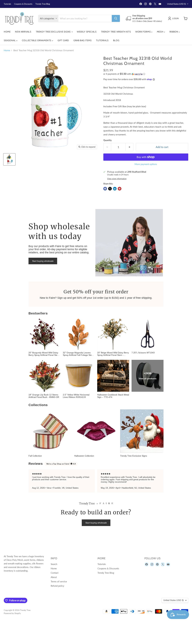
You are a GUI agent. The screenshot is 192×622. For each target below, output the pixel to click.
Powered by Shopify (12, 613)
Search (54, 564)
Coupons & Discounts (23, 4)
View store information (116, 179)
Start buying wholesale (43, 261)
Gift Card (63, 40)
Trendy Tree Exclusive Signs (53, 31)
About (54, 577)
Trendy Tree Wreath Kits (116, 31)
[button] (145, 73)
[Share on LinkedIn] (115, 188)
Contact (54, 572)
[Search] (116, 18)
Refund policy (57, 585)
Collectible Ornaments (37, 40)
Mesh (160, 31)
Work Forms (143, 31)
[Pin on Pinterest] (119, 188)
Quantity (107, 140)
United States (176, 4)
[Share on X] (110, 188)
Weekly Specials (86, 31)
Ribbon (174, 31)
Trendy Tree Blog (42, 4)
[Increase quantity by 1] (129, 147)
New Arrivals (23, 31)
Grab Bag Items (83, 40)
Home (7, 31)
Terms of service (59, 581)
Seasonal (10, 40)
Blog (116, 40)
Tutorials (7, 4)
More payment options (146, 164)
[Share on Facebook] (105, 188)
